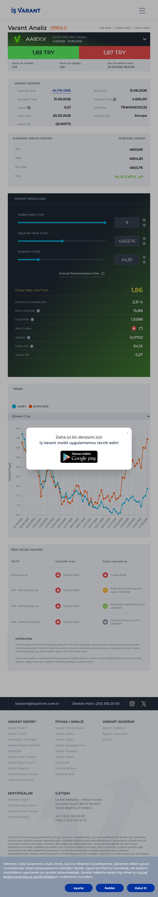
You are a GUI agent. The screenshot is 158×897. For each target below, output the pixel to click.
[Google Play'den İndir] (79, 457)
